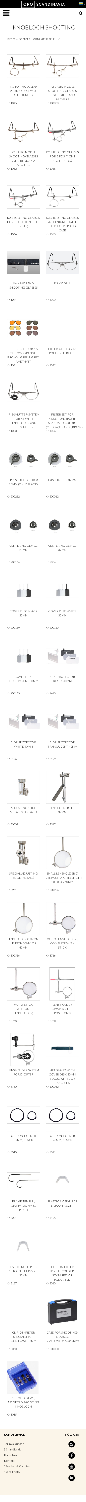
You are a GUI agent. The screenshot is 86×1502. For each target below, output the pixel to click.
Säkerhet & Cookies (17, 1466)
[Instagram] (72, 1444)
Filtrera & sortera (30, 39)
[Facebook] (72, 1455)
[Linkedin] (72, 1478)
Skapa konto (12, 1472)
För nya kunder (14, 1443)
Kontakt (9, 1460)
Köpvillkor (10, 1455)
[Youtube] (72, 1466)
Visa (23, 78)
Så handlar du (13, 1449)
